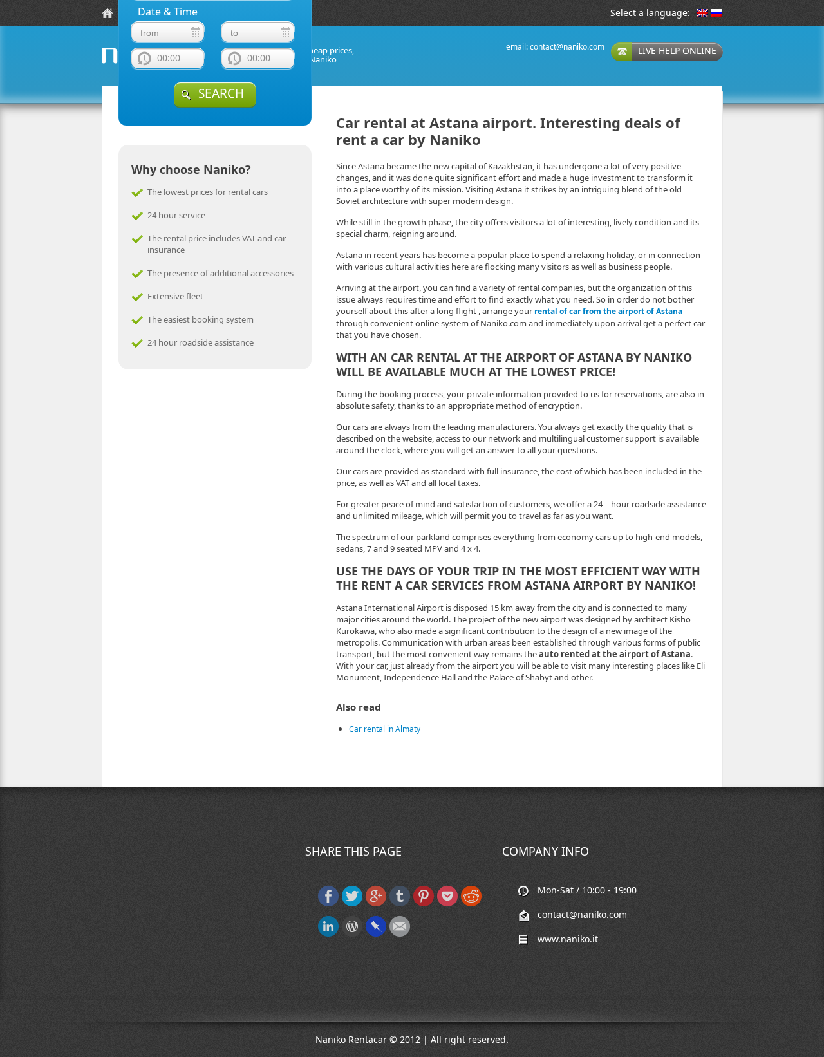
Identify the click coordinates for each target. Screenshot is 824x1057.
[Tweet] (352, 903)
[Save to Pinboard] (376, 933)
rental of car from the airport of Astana (608, 311)
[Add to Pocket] (447, 903)
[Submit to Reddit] (471, 903)
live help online (677, 50)
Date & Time (168, 12)
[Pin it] (423, 903)
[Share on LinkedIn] (328, 933)
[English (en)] (702, 13)
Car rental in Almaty (384, 729)
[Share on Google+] (376, 903)
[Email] (399, 933)
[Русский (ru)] (716, 13)
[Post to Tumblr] (399, 903)
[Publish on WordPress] (352, 933)
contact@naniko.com (567, 46)
